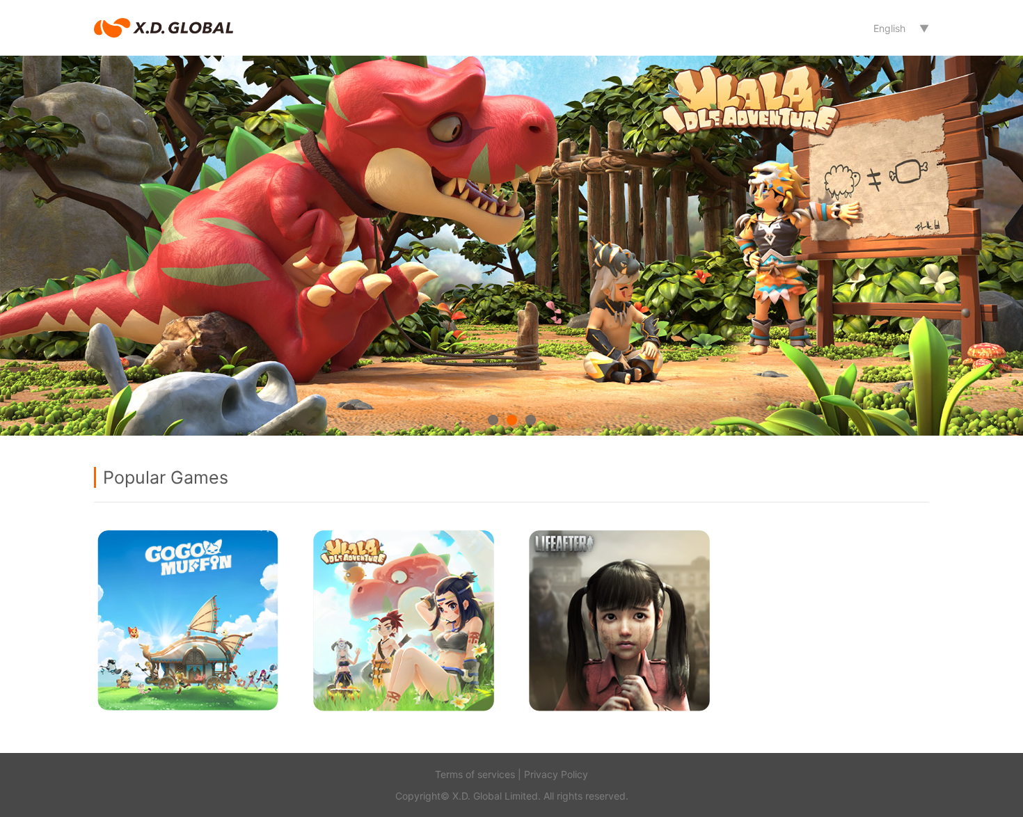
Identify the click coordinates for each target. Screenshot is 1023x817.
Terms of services (475, 774)
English (889, 28)
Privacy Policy (556, 774)
